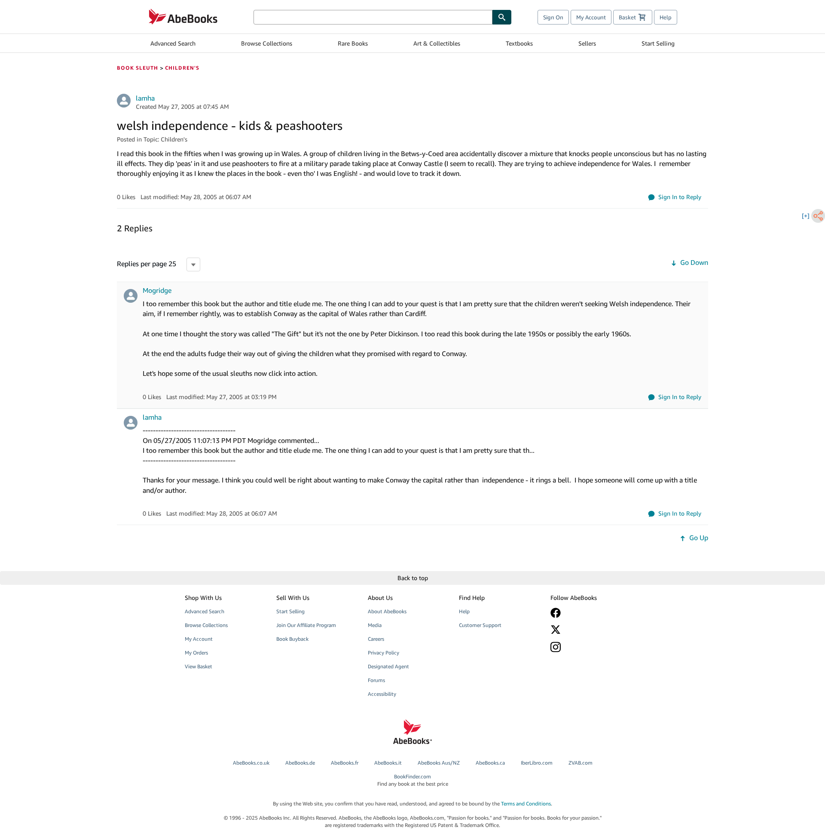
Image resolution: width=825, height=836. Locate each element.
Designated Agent (388, 666)
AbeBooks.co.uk (251, 762)
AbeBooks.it (388, 762)
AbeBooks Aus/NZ (439, 762)
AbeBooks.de (300, 762)
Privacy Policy (383, 652)
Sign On (553, 17)
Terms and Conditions (526, 803)
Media (375, 625)
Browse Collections (266, 43)
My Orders (196, 652)
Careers (376, 639)
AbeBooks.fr (344, 762)
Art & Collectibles (436, 43)
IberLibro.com (537, 762)
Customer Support (480, 625)
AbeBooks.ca (490, 762)
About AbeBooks (387, 611)
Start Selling (658, 43)
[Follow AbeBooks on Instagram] (589, 647)
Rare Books (353, 43)
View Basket (198, 666)
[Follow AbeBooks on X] (589, 629)
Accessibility (382, 694)
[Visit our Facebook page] (589, 612)
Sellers (587, 43)
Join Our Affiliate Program (306, 625)
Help (666, 17)
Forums (376, 680)
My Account (591, 17)
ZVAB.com (580, 762)
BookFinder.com (412, 780)
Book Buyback (292, 639)
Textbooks (519, 43)
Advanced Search (173, 43)
